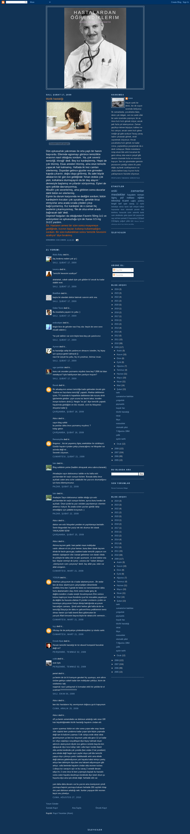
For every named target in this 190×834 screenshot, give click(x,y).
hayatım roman (135, 194)
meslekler (118, 194)
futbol (142, 207)
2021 (116, 301)
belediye (114, 207)
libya (118, 419)
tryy (54, 626)
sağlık (133, 201)
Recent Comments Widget (119, 488)
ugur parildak (58, 367)
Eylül (119, 362)
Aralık (119, 351)
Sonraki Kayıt (52, 808)
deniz (121, 207)
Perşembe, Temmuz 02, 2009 (69, 652)
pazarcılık (140, 215)
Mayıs (120, 378)
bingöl (113, 204)
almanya (114, 224)
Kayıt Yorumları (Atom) (63, 813)
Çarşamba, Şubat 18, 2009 (68, 412)
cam (113, 215)
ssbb (55, 659)
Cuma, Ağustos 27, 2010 (67, 797)
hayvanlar (115, 209)
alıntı (119, 224)
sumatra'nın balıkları (124, 396)
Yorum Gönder (52, 804)
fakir (54, 463)
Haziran (120, 374)
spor (125, 204)
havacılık (122, 212)
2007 (116, 452)
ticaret (125, 200)
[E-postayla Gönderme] (77, 240)
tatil (131, 207)
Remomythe (58, 439)
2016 (116, 320)
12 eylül (140, 204)
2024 (116, 289)
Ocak (119, 444)
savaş (131, 204)
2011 (116, 339)
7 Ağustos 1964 (122, 431)
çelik (118, 435)
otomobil (129, 209)
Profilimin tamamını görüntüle (125, 178)
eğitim (141, 197)
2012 (116, 336)
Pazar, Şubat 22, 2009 (66, 487)
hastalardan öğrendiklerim (95, 15)
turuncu (56, 269)
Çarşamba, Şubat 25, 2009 (68, 535)
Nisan (119, 381)
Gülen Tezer (58, 308)
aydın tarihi (121, 439)
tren (119, 218)
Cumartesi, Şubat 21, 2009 (69, 456)
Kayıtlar (118, 270)
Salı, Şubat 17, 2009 (64, 263)
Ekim (119, 358)
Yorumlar (119, 275)
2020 (116, 305)
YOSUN (56, 577)
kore (122, 209)
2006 (116, 456)
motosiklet (120, 423)
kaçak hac (120, 408)
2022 (116, 297)
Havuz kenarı (139, 221)
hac (122, 224)
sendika (131, 224)
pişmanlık (120, 404)
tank (118, 392)
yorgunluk (120, 400)
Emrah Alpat (58, 641)
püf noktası (127, 197)
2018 (116, 312)
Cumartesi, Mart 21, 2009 (68, 571)
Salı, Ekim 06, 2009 (64, 694)
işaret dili (132, 215)
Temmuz (121, 370)
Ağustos (121, 366)
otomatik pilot (122, 427)
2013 (116, 332)
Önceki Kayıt (101, 808)
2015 (116, 324)
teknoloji (115, 200)
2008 (116, 448)
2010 (116, 343)
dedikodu (119, 215)
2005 (116, 460)
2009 (116, 347)
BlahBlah (56, 293)
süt (116, 218)
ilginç (114, 197)
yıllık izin (129, 221)
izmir (129, 212)
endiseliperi (57, 323)
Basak (55, 385)
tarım (127, 207)
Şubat (119, 389)
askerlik (136, 212)
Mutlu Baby (57, 255)
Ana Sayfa (76, 808)
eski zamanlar (127, 190)
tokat (118, 416)
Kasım (120, 354)
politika (141, 201)
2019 (116, 308)
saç (112, 218)
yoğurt (122, 221)
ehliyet (136, 207)
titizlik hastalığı (122, 412)
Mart (119, 385)
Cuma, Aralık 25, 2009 (65, 708)
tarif (120, 204)
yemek (137, 209)
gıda (125, 215)
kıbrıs (126, 224)
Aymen (56, 347)
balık (142, 212)
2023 (116, 293)
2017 (116, 316)
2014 (116, 328)
